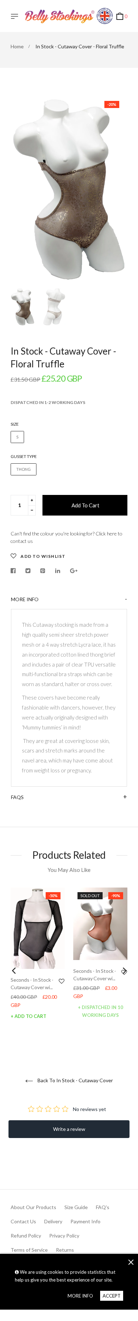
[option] (69, 188)
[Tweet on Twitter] (28, 570)
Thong (23, 469)
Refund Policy (26, 1236)
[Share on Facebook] (15, 570)
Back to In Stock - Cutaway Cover (74, 1080)
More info (25, 599)
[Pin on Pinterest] (43, 570)
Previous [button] (21, 188)
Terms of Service (29, 1250)
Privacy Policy (64, 1236)
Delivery (53, 1221)
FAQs (17, 797)
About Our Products (33, 1207)
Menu (16, 17)
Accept (112, 1296)
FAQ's (102, 1207)
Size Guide (76, 1207)
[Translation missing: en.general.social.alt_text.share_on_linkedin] (58, 570)
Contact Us (23, 1221)
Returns (65, 1250)
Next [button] (117, 188)
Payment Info (85, 1221)
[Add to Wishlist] (61, 981)
